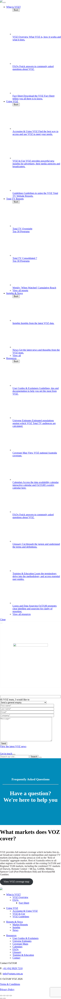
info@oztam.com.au (13, 973)
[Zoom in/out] (10, 995)
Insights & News (14, 293)
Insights (16, 927)
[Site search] (14, 754)
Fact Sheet (24, 903)
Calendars (17, 946)
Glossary (17, 952)
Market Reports (20, 924)
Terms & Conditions (10, 984)
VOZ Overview (20, 897)
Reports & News (14, 921)
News (15, 930)
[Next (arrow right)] (4, 998)
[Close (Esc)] (1, 995)
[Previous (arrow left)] (1, 998)
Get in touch (6, 753)
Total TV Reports (15, 198)
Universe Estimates (22, 941)
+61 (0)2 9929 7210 (13, 968)
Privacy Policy (7, 989)
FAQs (15, 900)
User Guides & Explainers (25, 938)
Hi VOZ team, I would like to (14, 699)
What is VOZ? (13, 7)
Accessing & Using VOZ (25, 911)
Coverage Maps (20, 944)
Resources (11, 358)
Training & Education (23, 955)
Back (16, 10)
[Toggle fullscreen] (7, 995)
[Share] (4, 995)
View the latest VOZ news (13, 746)
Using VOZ (12, 101)
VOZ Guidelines (21, 916)
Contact (16, 957)
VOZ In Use (19, 913)
